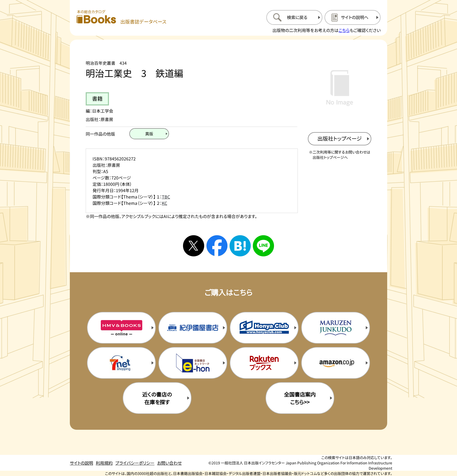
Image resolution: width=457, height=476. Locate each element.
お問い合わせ (169, 463)
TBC (166, 196)
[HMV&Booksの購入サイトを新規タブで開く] (121, 328)
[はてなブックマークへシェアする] (240, 245)
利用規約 (104, 463)
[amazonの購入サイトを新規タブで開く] (335, 363)
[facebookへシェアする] (216, 245)
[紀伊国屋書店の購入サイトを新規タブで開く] (192, 328)
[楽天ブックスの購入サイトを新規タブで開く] (264, 363)
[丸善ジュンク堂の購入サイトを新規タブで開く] (335, 328)
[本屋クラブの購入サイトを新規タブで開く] (264, 328)
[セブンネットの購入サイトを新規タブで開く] (121, 363)
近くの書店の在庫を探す (157, 398)
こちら (344, 30)
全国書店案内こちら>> (300, 398)
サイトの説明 (81, 463)
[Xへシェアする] (193, 245)
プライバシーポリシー (134, 463)
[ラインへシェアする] (263, 245)
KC (164, 203)
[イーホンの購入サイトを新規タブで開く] (192, 363)
